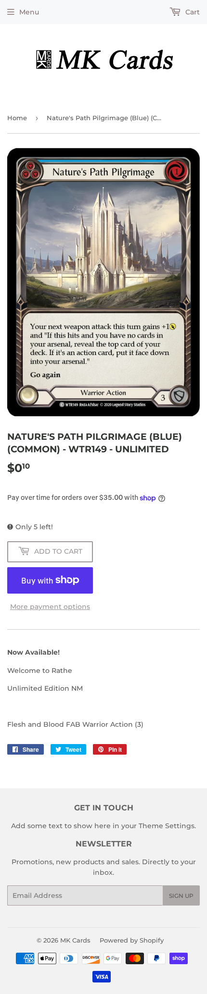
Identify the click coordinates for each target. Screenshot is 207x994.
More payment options (50, 606)
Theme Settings (166, 825)
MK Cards (75, 940)
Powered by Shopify (132, 940)
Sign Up (181, 895)
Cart (191, 12)
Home (17, 118)
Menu (29, 12)
